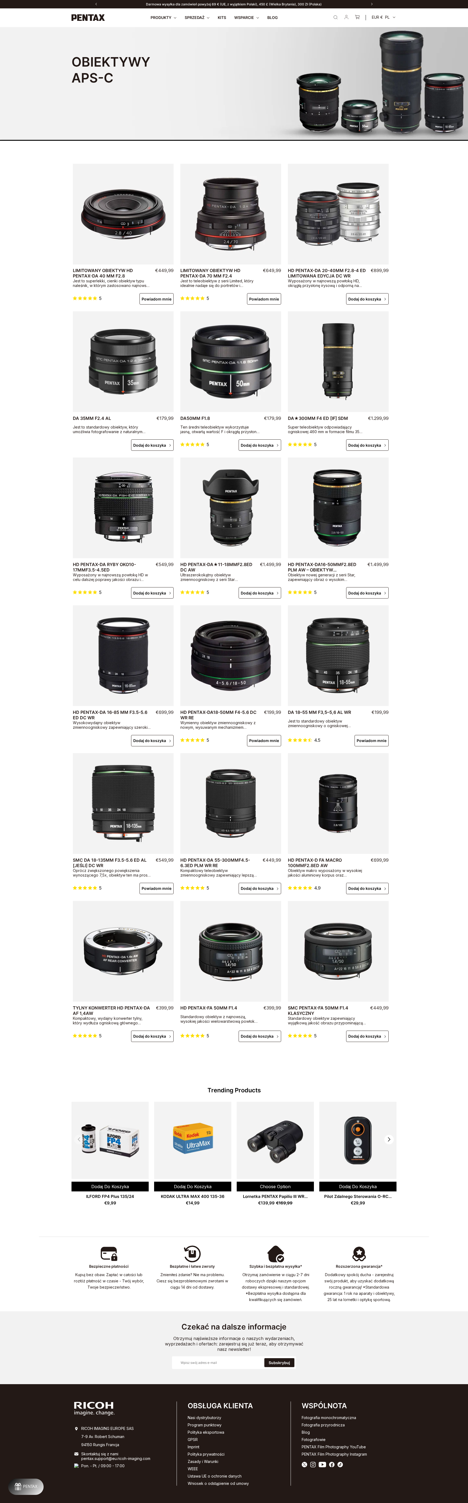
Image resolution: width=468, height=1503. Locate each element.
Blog (306, 1432)
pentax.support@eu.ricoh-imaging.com (115, 1458)
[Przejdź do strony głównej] (88, 17)
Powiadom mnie (156, 299)
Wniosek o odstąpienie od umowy (218, 1483)
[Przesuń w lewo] (96, 4)
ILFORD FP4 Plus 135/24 (110, 1196)
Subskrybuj (279, 1362)
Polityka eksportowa (206, 1432)
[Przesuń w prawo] (371, 4)
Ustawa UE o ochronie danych (215, 1476)
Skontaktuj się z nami (99, 1454)
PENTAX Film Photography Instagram (334, 1454)
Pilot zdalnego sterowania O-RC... (358, 1196)
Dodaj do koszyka (364, 299)
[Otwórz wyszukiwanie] (335, 17)
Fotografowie (314, 1439)
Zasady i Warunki (203, 1461)
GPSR (193, 1439)
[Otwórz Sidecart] (357, 17)
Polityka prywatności (206, 1454)
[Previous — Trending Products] (79, 1139)
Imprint (193, 1447)
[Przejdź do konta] (346, 17)
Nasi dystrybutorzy (204, 1417)
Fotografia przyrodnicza (323, 1425)
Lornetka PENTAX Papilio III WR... (275, 1196)
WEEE (193, 1468)
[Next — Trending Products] (389, 1139)
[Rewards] (26, 1487)
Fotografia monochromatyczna (329, 1417)
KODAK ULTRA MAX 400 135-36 (193, 1196)
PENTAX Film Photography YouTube (334, 1447)
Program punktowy (205, 1425)
